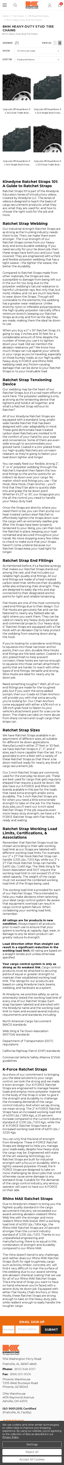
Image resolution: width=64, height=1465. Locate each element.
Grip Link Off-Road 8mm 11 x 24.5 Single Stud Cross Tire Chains (16, 164)
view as (46, 43)
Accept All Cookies (32, 1459)
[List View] (55, 43)
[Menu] (5, 5)
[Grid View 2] (59, 43)
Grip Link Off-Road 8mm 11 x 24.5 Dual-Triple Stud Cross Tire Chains (16, 112)
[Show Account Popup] (50, 5)
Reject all (32, 1452)
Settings (32, 1444)
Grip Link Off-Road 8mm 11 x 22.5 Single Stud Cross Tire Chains (47, 112)
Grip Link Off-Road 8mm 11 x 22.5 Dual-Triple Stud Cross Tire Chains (47, 164)
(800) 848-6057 (25, 1369)
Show (6, 50)
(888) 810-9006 (20, 1374)
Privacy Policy (10, 1437)
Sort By (7, 59)
